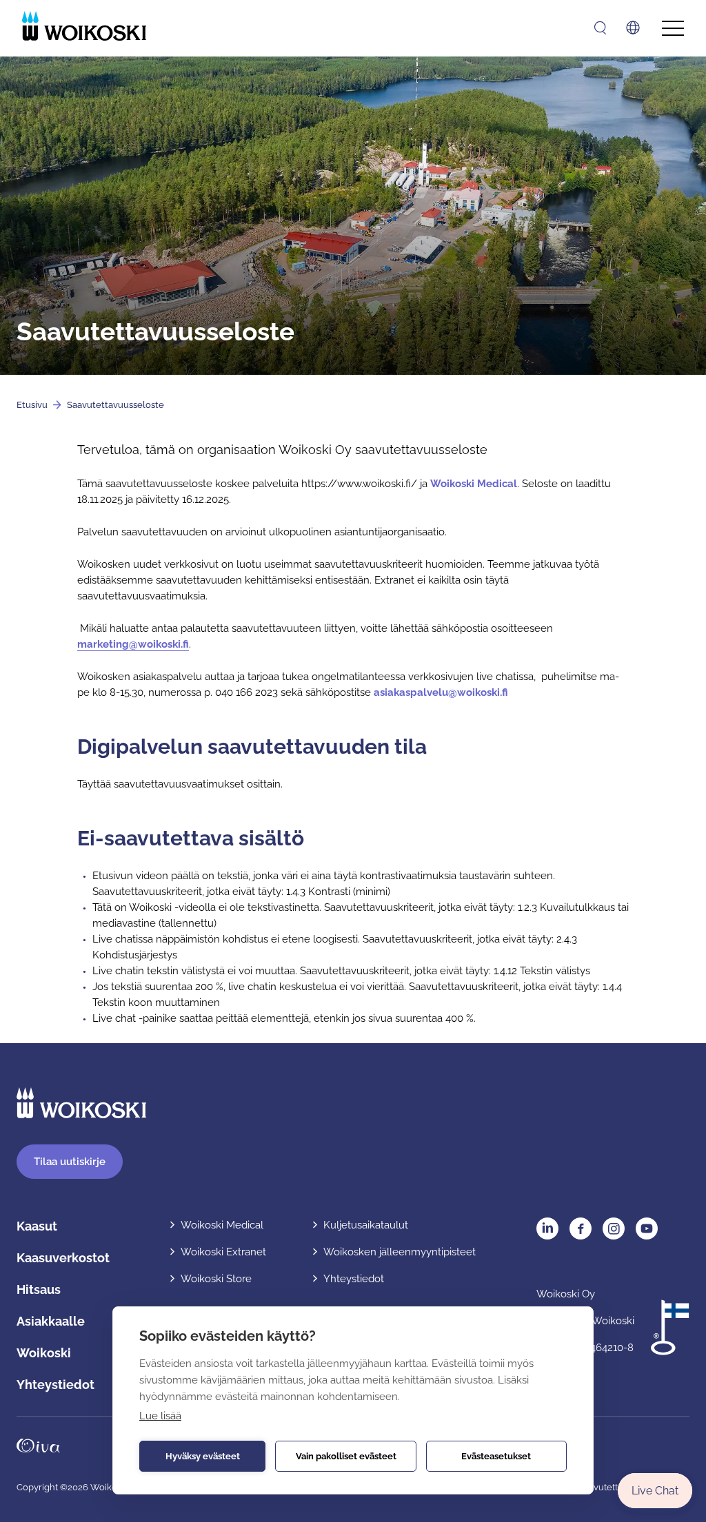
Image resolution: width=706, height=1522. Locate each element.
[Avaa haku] (600, 27)
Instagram (614, 1228)
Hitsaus (39, 1289)
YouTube (647, 1228)
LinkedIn (547, 1228)
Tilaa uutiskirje (69, 1161)
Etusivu (32, 405)
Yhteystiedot (55, 1384)
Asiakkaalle (51, 1321)
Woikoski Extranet (223, 1252)
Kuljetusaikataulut (365, 1225)
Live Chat (655, 1490)
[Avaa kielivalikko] (633, 27)
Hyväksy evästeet (202, 1456)
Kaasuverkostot (63, 1258)
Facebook (580, 1228)
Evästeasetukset (496, 1456)
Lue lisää (160, 1416)
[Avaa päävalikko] (673, 29)
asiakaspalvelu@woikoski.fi (441, 692)
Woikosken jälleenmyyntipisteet (399, 1252)
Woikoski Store (216, 1279)
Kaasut (37, 1226)
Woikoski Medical (473, 483)
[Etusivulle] (84, 26)
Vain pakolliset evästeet (346, 1456)
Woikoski (44, 1353)
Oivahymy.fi (38, 1445)
